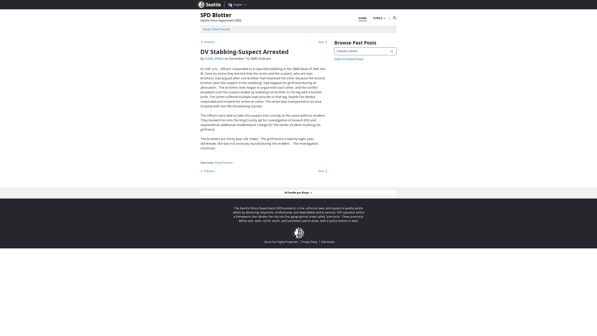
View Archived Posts (348, 59)
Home (363, 18)
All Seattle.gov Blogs (297, 192)
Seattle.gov (204, 1)
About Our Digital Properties (281, 242)
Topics (378, 18)
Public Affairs (214, 58)
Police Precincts (224, 162)
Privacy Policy (309, 242)
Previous (209, 42)
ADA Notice (327, 242)
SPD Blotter (215, 15)
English (238, 4)
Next (321, 42)
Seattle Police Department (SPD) (220, 20)
